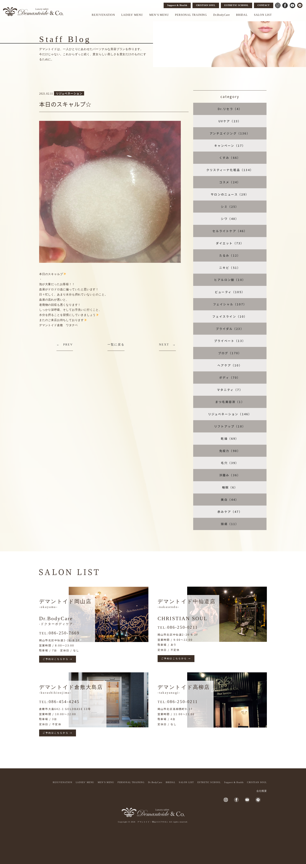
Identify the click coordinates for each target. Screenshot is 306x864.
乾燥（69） (230, 438)
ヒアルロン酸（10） (230, 280)
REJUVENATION (103, 14)
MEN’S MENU (159, 14)
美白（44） (230, 499)
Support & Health (177, 5)
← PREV (64, 344)
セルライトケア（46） (229, 231)
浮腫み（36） (229, 475)
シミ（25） (230, 206)
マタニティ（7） (230, 390)
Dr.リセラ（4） (230, 109)
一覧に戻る (115, 344)
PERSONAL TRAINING (191, 14)
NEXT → (167, 344)
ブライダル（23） (230, 329)
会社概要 (261, 791)
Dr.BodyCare (221, 14)
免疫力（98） (229, 451)
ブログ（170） (230, 353)
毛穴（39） (230, 463)
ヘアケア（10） (229, 365)
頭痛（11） (230, 524)
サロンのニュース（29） (230, 194)
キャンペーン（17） (230, 145)
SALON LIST (263, 14)
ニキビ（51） (229, 267)
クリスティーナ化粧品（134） (229, 170)
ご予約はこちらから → (57, 659)
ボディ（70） (229, 377)
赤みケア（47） (229, 511)
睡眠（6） (230, 487)
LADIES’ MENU (132, 14)
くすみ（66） (229, 157)
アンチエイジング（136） (230, 133)
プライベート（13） (230, 341)
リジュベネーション (69, 93)
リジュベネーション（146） (230, 414)
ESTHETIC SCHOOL (236, 5)
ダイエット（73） (230, 243)
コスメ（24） (229, 182)
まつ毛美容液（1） (230, 402)
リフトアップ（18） (230, 426)
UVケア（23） (230, 121)
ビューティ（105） (230, 292)
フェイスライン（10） (229, 316)
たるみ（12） (229, 255)
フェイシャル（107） (230, 304)
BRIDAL (242, 14)
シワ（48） (230, 218)
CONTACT (263, 5)
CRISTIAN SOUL (206, 5)
